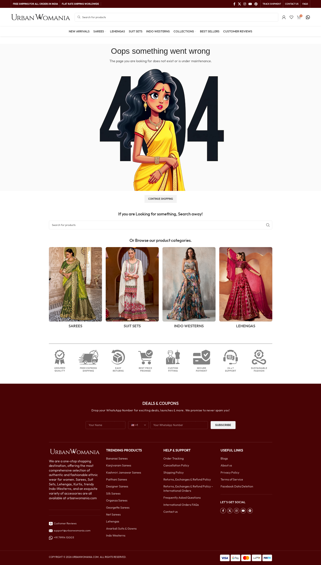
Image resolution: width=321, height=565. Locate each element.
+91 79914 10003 (63, 537)
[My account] (284, 17)
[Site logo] (41, 17)
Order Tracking (173, 458)
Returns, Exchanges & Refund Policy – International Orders (188, 488)
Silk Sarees (113, 493)
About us (226, 465)
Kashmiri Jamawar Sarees (123, 472)
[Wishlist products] (291, 17)
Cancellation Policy (176, 465)
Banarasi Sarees (117, 458)
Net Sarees (113, 514)
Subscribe (223, 425)
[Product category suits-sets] (132, 288)
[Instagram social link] (244, 4)
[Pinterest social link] (256, 4)
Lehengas (112, 521)
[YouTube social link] (250, 4)
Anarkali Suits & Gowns (121, 528)
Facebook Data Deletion (237, 486)
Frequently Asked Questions (182, 497)
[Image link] (75, 451)
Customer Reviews (64, 523)
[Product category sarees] (75, 288)
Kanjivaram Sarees (118, 465)
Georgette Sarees (117, 507)
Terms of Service (232, 479)
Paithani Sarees (116, 479)
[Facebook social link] (234, 4)
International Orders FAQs (181, 505)
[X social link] (239, 4)
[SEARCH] (268, 225)
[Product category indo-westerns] (188, 288)
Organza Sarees (116, 500)
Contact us (170, 511)
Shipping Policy (173, 472)
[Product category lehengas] (245, 288)
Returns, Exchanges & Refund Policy (187, 479)
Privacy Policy (230, 472)
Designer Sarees (117, 486)
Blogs (224, 458)
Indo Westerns (115, 535)
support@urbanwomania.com (72, 530)
